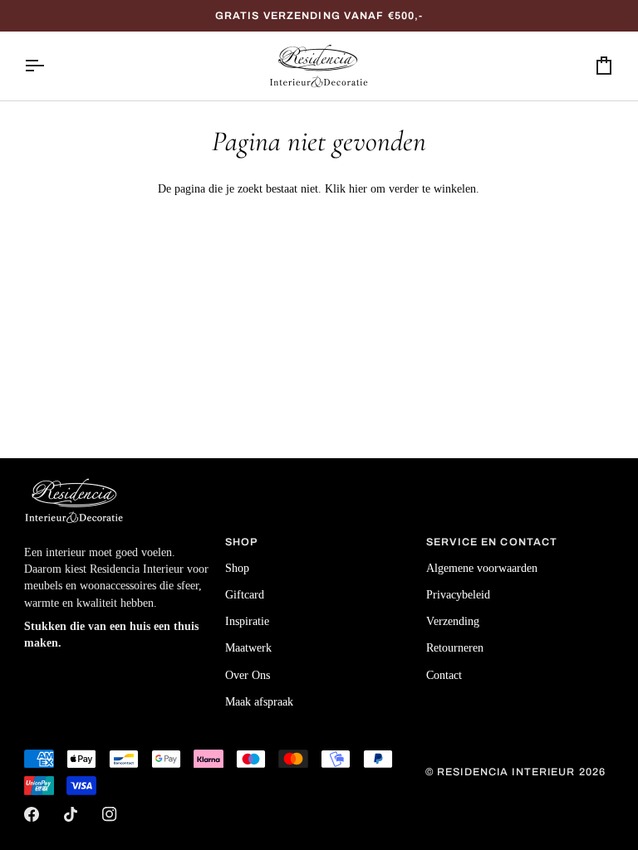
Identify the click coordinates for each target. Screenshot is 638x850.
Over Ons (247, 675)
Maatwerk (248, 648)
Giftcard (244, 595)
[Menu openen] (49, 66)
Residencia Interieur (506, 772)
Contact (444, 675)
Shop (237, 568)
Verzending (452, 621)
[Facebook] (31, 814)
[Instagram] (109, 814)
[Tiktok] (70, 814)
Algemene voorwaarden (481, 568)
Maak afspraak (259, 702)
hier (358, 189)
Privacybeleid (458, 595)
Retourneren (454, 648)
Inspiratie (247, 621)
